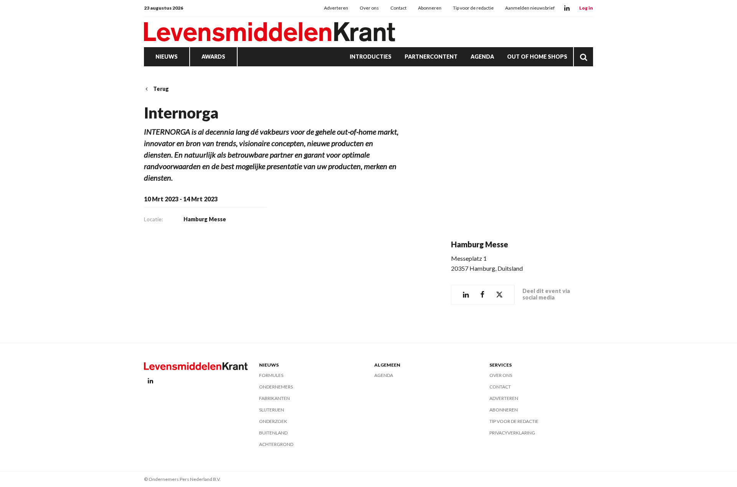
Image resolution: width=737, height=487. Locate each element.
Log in (586, 8)
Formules (271, 375)
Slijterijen (271, 410)
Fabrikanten (274, 398)
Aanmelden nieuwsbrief (530, 8)
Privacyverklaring (512, 433)
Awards (213, 56)
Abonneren (429, 8)
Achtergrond (276, 444)
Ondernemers (276, 387)
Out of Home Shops (537, 56)
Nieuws (166, 56)
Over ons (369, 8)
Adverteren (336, 8)
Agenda (482, 56)
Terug (161, 89)
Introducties (371, 56)
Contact (398, 8)
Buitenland (273, 433)
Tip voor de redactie (473, 8)
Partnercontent (431, 56)
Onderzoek (273, 421)
